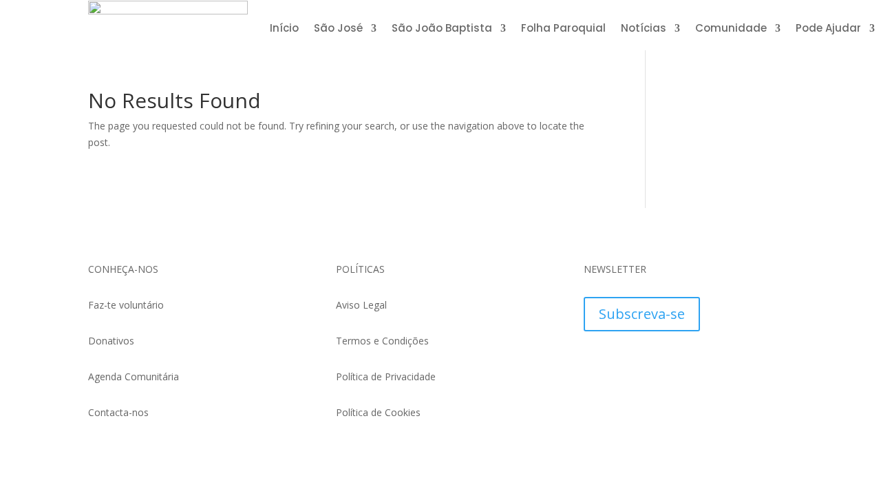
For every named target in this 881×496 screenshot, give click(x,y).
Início (284, 29)
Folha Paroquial (563, 29)
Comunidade (731, 29)
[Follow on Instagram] (677, 362)
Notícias (643, 29)
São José (338, 29)
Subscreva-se (642, 313)
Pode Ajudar (828, 29)
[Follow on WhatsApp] (595, 362)
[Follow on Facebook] (650, 362)
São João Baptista (442, 29)
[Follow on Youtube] (705, 362)
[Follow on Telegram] (622, 362)
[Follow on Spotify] (732, 362)
